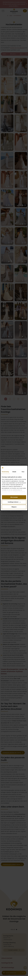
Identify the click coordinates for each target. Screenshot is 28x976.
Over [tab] (23, 471)
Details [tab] (14, 471)
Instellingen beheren (13, 502)
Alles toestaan (14, 497)
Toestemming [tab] (5, 471)
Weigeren (14, 507)
